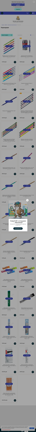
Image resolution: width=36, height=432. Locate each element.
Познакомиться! (18, 228)
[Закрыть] (27, 200)
